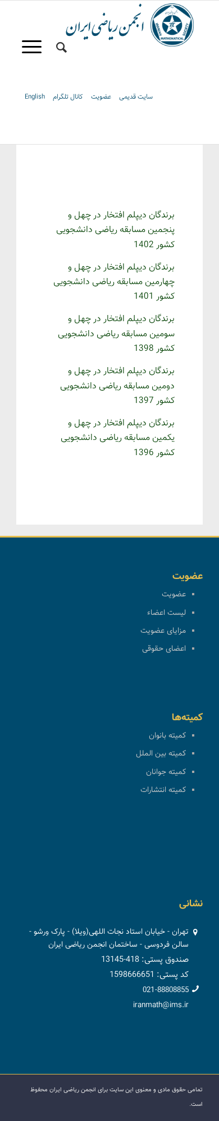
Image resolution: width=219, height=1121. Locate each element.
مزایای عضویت (163, 631)
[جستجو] (61, 48)
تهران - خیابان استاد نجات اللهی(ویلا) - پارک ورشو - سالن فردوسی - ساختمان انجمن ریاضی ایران (109, 938)
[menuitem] (61, 48)
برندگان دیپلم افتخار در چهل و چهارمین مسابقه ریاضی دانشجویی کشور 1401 (114, 282)
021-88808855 (166, 990)
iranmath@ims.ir (161, 1005)
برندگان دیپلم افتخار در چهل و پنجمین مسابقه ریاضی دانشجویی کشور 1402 (115, 230)
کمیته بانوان (167, 736)
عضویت (101, 97)
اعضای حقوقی (164, 649)
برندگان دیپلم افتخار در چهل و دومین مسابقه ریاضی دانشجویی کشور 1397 (117, 386)
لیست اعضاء (166, 613)
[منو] (35, 48)
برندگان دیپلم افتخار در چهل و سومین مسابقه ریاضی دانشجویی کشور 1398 (116, 334)
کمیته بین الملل (161, 754)
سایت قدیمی (136, 97)
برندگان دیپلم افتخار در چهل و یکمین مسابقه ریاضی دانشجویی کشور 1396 (118, 438)
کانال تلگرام (68, 97)
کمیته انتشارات (163, 790)
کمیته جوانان (166, 772)
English (35, 97)
